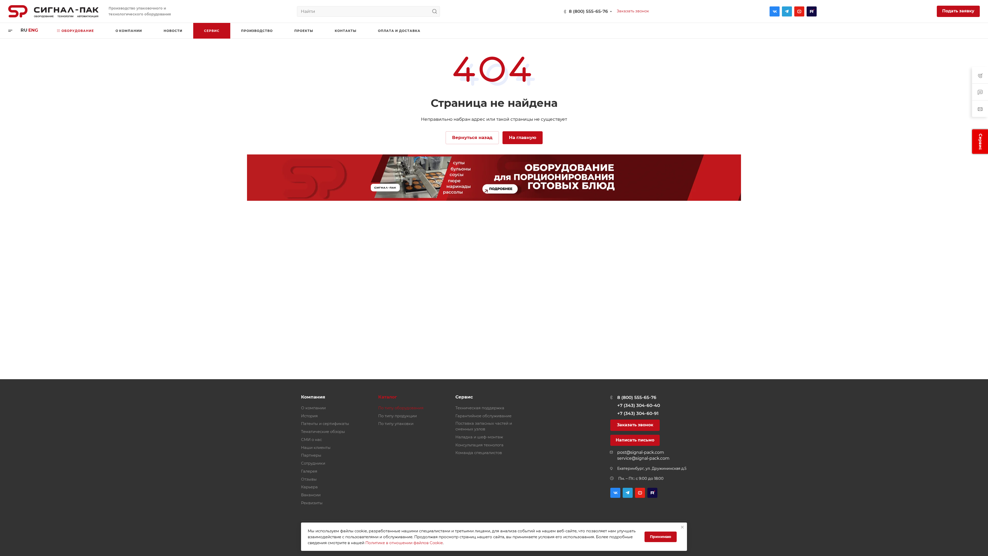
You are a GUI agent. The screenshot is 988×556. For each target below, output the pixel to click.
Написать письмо (635, 440)
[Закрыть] (682, 527)
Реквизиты (312, 503)
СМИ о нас (311, 439)
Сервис (464, 396)
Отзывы (309, 479)
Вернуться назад (472, 137)
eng (33, 30)
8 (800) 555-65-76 (588, 11)
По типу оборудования (401, 408)
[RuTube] (812, 11)
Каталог (387, 396)
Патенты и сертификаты (325, 423)
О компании (313, 408)
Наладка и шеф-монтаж (479, 437)
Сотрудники (313, 463)
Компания (313, 396)
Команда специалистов (478, 452)
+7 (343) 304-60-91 (637, 413)
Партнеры (311, 455)
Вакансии (311, 495)
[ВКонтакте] (775, 11)
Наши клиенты (316, 447)
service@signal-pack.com (643, 458)
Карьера (309, 487)
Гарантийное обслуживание (483, 416)
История (309, 416)
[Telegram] (787, 11)
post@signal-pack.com (640, 452)
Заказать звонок (635, 424)
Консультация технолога (479, 445)
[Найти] (436, 11)
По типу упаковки (395, 423)
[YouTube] (799, 11)
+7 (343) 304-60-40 (638, 405)
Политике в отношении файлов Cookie (404, 542)
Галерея (309, 471)
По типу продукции (397, 416)
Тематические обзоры (323, 431)
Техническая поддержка (479, 408)
